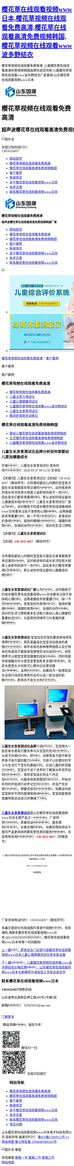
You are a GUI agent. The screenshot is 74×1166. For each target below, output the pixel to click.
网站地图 (8, 1141)
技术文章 (15, 187)
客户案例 (15, 173)
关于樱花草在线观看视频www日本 (33, 182)
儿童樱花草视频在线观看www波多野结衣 (38, 406)
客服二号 (34, 1157)
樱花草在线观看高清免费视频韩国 (33, 168)
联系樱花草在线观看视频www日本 (33, 192)
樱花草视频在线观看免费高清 (30, 163)
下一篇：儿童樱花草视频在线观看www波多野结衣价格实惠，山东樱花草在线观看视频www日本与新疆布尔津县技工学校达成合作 (37, 967)
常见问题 (15, 1124)
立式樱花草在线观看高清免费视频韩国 (36, 438)
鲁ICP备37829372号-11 (53, 1137)
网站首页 (15, 158)
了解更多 (8, 1016)
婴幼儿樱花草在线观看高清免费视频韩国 (37, 433)
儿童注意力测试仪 (22, 397)
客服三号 (48, 1157)
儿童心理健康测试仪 (23, 401)
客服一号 (21, 1157)
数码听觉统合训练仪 (23, 416)
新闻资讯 (15, 177)
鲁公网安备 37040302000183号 (35, 1141)
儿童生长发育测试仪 (23, 411)
